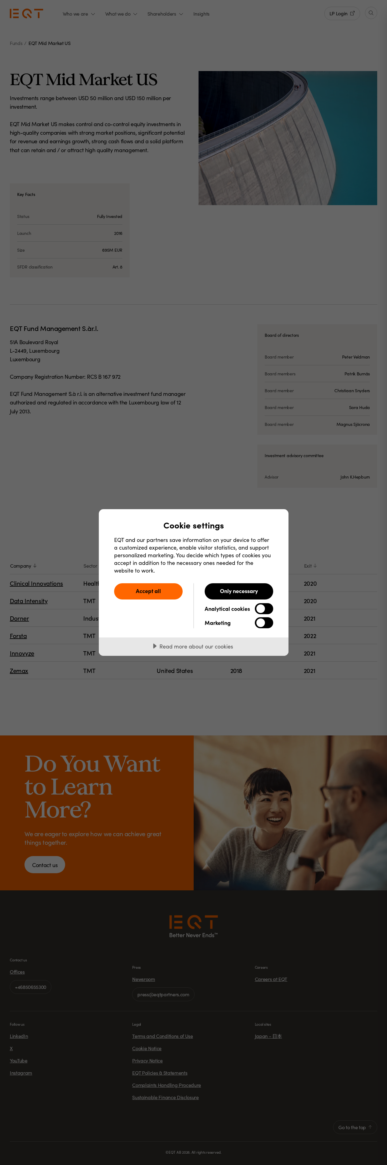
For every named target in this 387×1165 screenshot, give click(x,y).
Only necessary (239, 591)
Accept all (148, 591)
